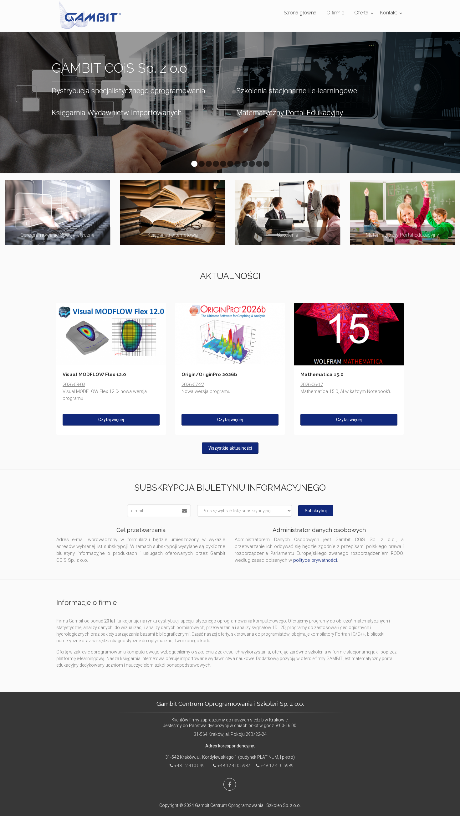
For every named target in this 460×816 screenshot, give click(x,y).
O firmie (335, 13)
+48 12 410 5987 (233, 765)
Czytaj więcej (111, 419)
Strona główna (300, 13)
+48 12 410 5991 (190, 765)
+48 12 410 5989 (277, 765)
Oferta (361, 13)
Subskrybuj (316, 510)
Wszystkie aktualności (230, 448)
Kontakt (388, 13)
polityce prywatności (315, 560)
